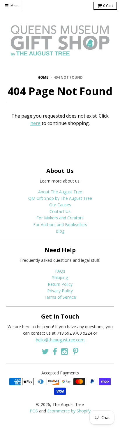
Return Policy (60, 284)
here (35, 123)
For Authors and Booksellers (60, 224)
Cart (108, 5)
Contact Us (60, 211)
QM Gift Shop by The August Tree (60, 198)
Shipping (60, 277)
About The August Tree (60, 192)
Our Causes (60, 204)
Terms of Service (60, 297)
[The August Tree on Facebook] (55, 351)
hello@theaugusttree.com (60, 340)
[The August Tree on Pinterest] (75, 351)
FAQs (60, 271)
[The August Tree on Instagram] (65, 351)
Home (43, 77)
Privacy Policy (60, 290)
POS (34, 411)
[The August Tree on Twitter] (45, 351)
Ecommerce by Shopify (69, 411)
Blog (60, 231)
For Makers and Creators (60, 218)
